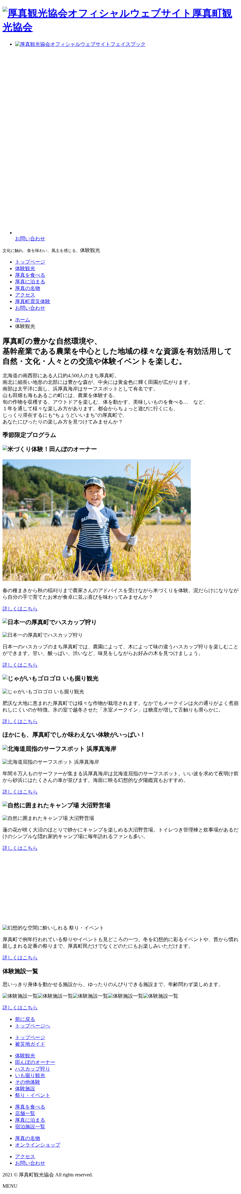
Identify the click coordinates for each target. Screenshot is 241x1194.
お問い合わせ (30, 308)
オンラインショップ (37, 1145)
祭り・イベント (32, 1095)
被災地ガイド (30, 1044)
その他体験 (27, 1082)
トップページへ (32, 1025)
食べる (30, 275)
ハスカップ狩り (32, 1068)
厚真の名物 (27, 1138)
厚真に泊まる (30, 1120)
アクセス (25, 294)
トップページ (30, 1037)
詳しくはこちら (20, 608)
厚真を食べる (30, 1106)
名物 (27, 288)
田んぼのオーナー (35, 1062)
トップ (30, 261)
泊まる (30, 281)
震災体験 (32, 301)
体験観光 (25, 268)
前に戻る (25, 1019)
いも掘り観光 (30, 1075)
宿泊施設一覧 (30, 1126)
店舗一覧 (25, 1113)
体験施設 (25, 1088)
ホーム (22, 319)
